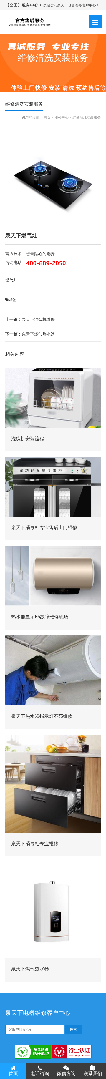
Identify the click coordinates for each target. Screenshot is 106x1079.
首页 (47, 117)
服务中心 (61, 117)
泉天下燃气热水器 (30, 334)
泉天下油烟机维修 (30, 319)
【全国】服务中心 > (24, 5)
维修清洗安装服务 (86, 117)
